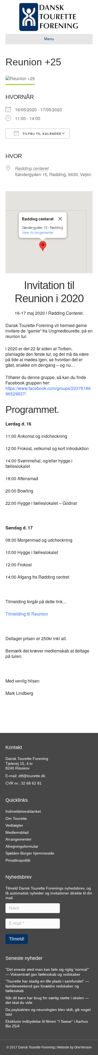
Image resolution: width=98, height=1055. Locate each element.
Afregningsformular (21, 846)
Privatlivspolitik (17, 860)
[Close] (60, 218)
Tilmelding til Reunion (26, 614)
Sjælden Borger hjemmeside (29, 853)
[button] (42, 246)
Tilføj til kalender (41, 134)
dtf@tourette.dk (32, 776)
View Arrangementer (38, 233)
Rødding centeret (31, 168)
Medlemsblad (17, 832)
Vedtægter (14, 825)
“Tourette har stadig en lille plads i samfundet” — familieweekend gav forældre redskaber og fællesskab (47, 986)
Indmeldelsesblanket (23, 811)
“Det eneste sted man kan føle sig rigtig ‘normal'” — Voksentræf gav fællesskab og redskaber (47, 972)
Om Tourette (16, 818)
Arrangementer (18, 839)
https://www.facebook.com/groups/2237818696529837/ (48, 391)
